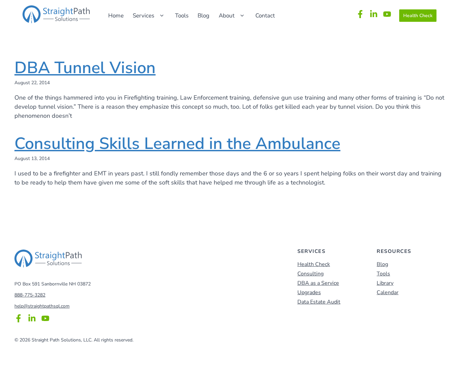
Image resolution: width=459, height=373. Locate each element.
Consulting (310, 273)
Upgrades (309, 292)
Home (116, 15)
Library (385, 283)
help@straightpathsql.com (42, 306)
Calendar (388, 292)
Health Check (417, 15)
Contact (265, 15)
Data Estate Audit (318, 302)
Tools (182, 15)
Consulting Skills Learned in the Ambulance (177, 143)
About (227, 15)
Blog (203, 15)
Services (143, 15)
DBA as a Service (318, 283)
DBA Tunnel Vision (85, 68)
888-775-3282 (29, 295)
